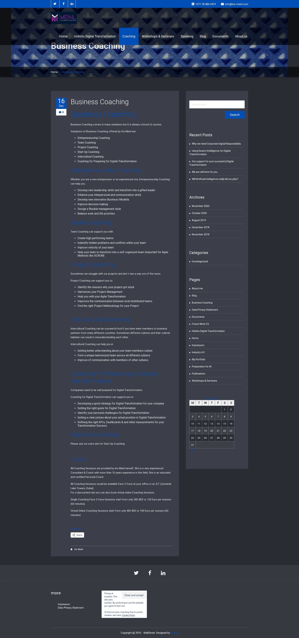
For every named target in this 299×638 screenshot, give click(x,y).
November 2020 (200, 206)
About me (197, 288)
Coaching (128, 36)
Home (63, 36)
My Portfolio (198, 359)
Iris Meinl (78, 549)
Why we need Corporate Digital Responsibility (216, 143)
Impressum (198, 345)
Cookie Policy (128, 615)
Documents (220, 36)
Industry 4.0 (198, 352)
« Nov (192, 450)
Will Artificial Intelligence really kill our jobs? (215, 179)
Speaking (187, 36)
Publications (198, 373)
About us (241, 36)
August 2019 (199, 220)
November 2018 (200, 234)
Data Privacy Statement (205, 309)
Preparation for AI (201, 366)
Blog (203, 36)
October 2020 (199, 213)
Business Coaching (100, 102)
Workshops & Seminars (158, 36)
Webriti (174, 632)
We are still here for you (205, 172)
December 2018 (200, 227)
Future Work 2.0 (200, 324)
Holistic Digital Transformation (95, 36)
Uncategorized (200, 261)
